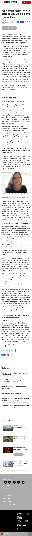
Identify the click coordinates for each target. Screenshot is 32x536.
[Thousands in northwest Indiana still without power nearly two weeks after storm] (8, 439)
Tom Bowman (8, 82)
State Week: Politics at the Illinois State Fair (13, 393)
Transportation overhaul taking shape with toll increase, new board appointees (13, 380)
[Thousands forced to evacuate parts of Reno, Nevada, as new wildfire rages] (8, 428)
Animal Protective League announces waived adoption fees (13, 387)
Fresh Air (4, 347)
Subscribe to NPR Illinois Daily (10, 505)
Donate (27, 2)
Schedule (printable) (8, 501)
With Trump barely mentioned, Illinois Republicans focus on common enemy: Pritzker (15, 406)
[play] (2, 534)
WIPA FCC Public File (7, 498)
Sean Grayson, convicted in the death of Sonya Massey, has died (13, 373)
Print (28, 21)
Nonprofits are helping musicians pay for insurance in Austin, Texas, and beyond (20, 449)
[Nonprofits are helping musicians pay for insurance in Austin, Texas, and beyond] (8, 450)
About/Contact (6, 488)
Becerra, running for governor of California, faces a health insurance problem (20, 463)
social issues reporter (13, 197)
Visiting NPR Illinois (7, 492)
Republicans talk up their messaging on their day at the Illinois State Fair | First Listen (15, 399)
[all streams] (30, 534)
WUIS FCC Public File (7, 495)
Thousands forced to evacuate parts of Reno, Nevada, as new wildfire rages (21, 427)
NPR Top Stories (10, 350)
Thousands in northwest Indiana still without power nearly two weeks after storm (21, 438)
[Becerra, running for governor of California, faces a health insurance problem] (8, 464)
